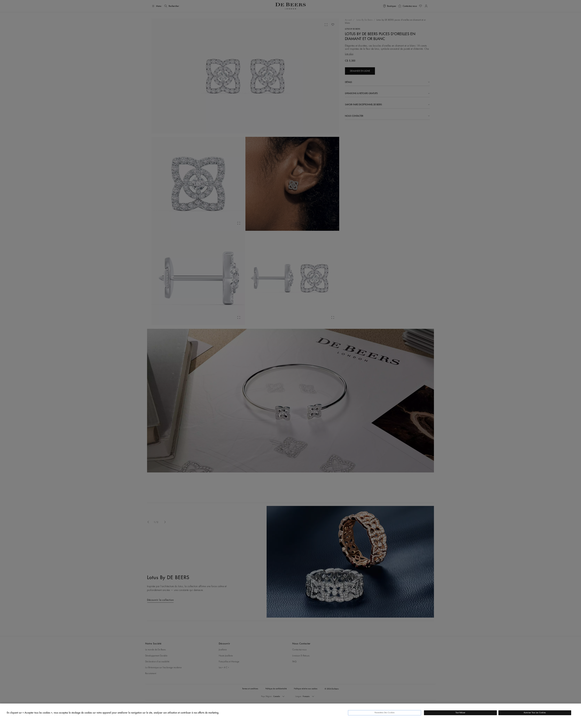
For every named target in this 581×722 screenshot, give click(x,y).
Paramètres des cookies (385, 713)
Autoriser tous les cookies (535, 713)
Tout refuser (460, 713)
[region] (290, 713)
